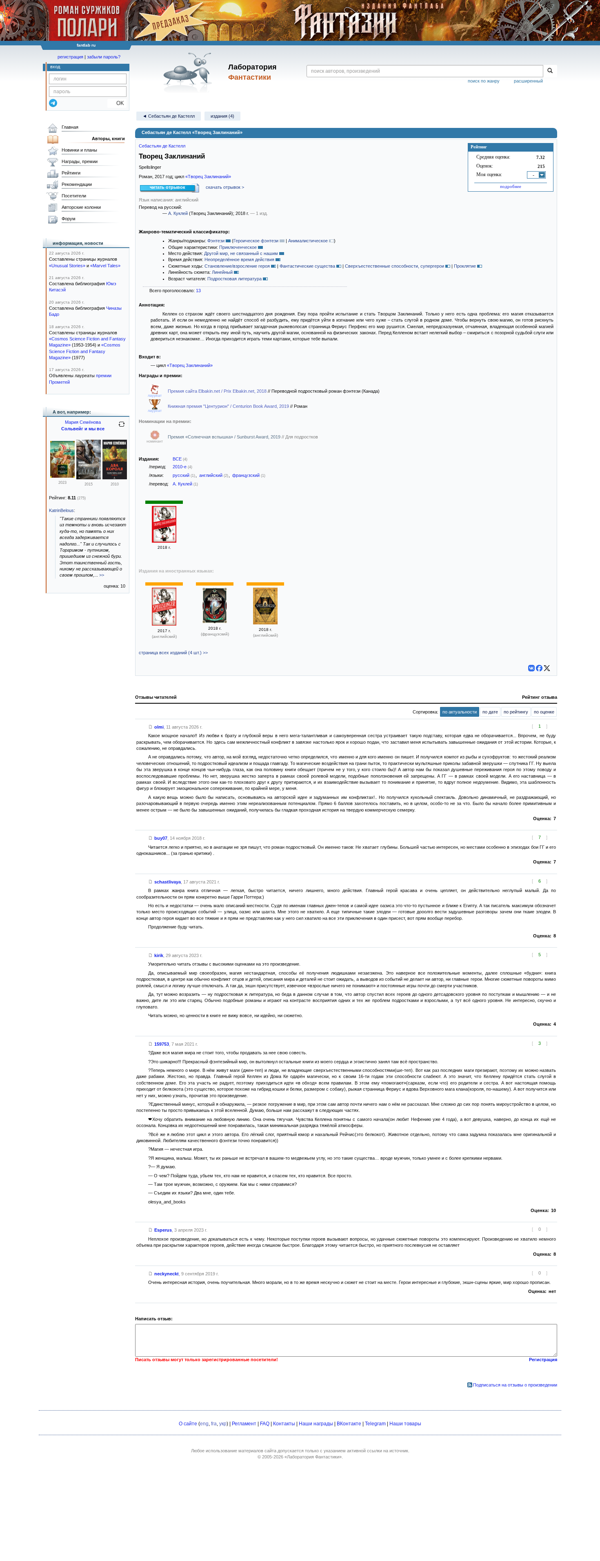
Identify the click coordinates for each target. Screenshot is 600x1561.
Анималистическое (308, 240)
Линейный (222, 272)
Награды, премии (80, 161)
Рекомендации (77, 184)
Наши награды (316, 1424)
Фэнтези (215, 240)
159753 (161, 1044)
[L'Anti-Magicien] (215, 621)
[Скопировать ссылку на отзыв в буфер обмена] (150, 727)
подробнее (510, 186)
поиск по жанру (484, 80)
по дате (490, 711)
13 (198, 290)
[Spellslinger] (164, 624)
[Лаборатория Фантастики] (189, 72)
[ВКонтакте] (531, 668)
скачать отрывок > (225, 187)
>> (101, 575)
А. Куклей (178, 213)
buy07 (160, 838)
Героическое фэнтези (255, 240)
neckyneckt (166, 1273)
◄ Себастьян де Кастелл (168, 116)
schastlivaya (167, 881)
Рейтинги (71, 172)
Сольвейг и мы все (82, 428)
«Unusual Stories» (67, 265)
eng (204, 1424)
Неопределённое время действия (239, 259)
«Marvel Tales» (105, 265)
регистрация (70, 56)
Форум (69, 218)
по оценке (544, 711)
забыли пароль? (103, 56)
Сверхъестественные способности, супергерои (394, 266)
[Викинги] (88, 477)
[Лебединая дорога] (62, 476)
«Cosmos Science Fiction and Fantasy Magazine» (84, 351)
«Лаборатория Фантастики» (313, 1456)
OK (117, 103)
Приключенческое (238, 247)
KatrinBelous (61, 510)
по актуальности (459, 711)
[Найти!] (550, 71)
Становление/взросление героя (237, 266)
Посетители (74, 195)
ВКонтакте (349, 1424)
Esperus (163, 1230)
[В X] (547, 668)
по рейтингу (516, 711)
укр (223, 1424)
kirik (158, 955)
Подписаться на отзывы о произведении (515, 1384)
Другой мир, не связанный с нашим (241, 253)
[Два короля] (114, 477)
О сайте (188, 1424)
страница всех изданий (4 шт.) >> (173, 652)
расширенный (528, 80)
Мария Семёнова (83, 422)
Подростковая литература (234, 278)
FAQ (264, 1424)
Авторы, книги (108, 138)
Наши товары (405, 1424)
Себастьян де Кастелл (162, 145)
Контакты (284, 1424)
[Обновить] (122, 427)
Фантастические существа (307, 266)
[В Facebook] (539, 668)
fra (214, 1424)
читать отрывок (167, 187)
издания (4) (222, 116)
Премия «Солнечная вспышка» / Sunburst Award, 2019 (225, 436)
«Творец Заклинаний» (208, 176)
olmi (159, 727)
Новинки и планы (79, 150)
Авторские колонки (81, 207)
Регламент (244, 1424)
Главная (70, 127)
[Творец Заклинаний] (164, 541)
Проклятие (465, 266)
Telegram (375, 1424)
